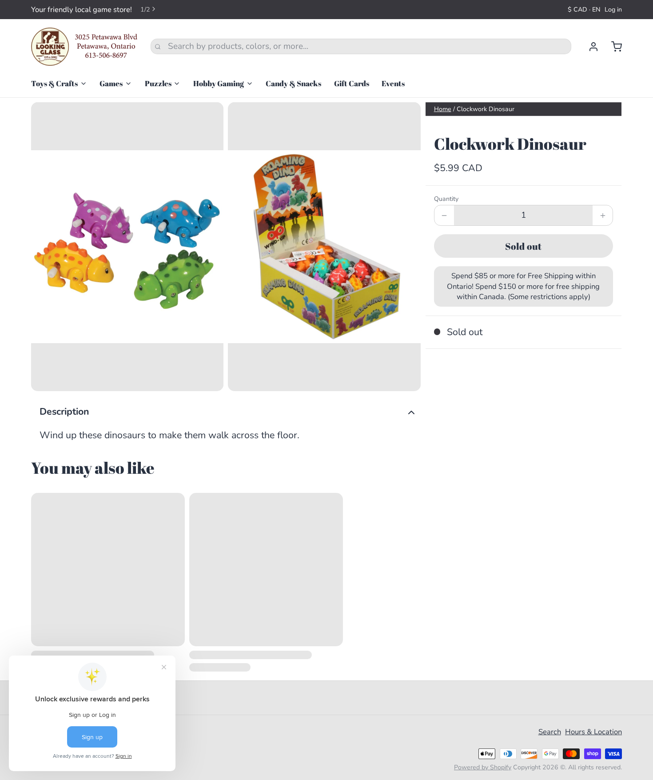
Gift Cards (351, 83)
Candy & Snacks (293, 83)
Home (442, 109)
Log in (613, 9)
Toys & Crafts (54, 83)
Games (111, 83)
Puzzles (158, 83)
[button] (523, 246)
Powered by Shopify (482, 767)
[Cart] (612, 46)
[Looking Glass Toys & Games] (84, 47)
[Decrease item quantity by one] (444, 215)
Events (393, 83)
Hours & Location (593, 732)
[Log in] (589, 46)
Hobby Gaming (218, 83)
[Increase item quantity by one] (603, 215)
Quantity (446, 199)
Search (549, 732)
